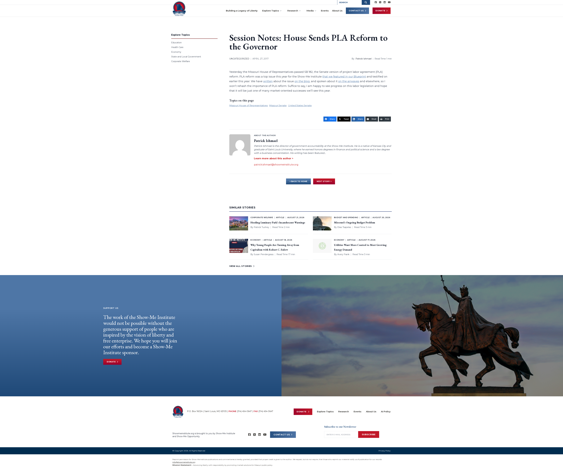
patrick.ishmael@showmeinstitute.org (276, 164)
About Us (337, 10)
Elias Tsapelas (344, 227)
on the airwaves (348, 81)
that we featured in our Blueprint (344, 76)
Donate (380, 10)
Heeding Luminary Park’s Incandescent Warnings (277, 222)
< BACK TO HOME (298, 181)
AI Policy (386, 411)
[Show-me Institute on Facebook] (376, 2)
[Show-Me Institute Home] (179, 8)
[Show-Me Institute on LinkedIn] (385, 2)
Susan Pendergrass (263, 254)
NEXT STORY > (324, 181)
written (268, 81)
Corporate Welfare (180, 61)
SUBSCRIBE (368, 434)
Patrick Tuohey (261, 227)
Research (292, 10)
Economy (176, 52)
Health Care (177, 47)
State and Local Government (186, 56)
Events (325, 10)
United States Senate (300, 105)
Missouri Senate (278, 105)
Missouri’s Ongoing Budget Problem (354, 222)
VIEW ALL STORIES (240, 266)
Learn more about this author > (273, 158)
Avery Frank (343, 254)
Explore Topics (270, 10)
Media (310, 10)
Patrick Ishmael (364, 58)
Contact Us (356, 10)
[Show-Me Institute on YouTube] (389, 2)
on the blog (302, 81)
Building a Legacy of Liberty (242, 10)
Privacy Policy (385, 451)
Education (176, 42)
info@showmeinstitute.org (183, 462)
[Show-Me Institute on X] (380, 2)
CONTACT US (282, 434)
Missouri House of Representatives (248, 105)
